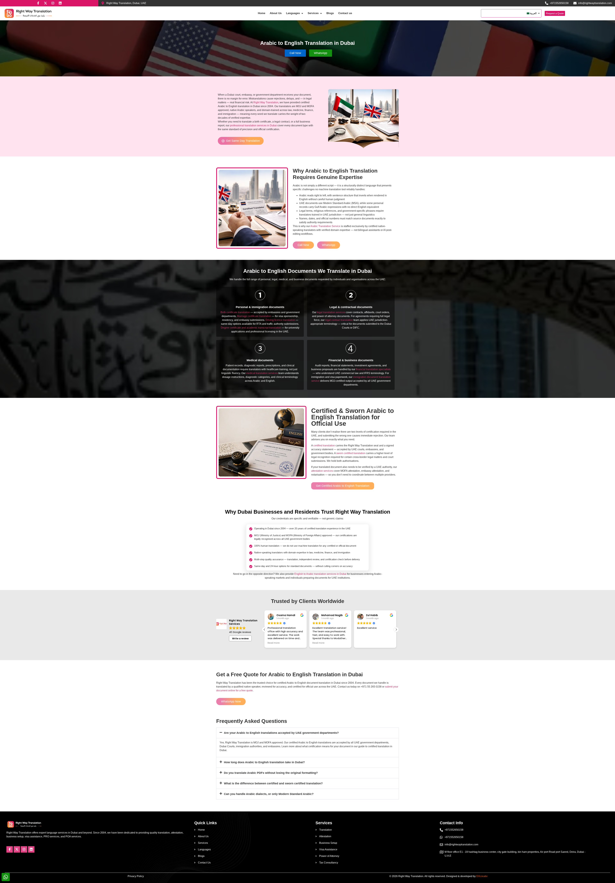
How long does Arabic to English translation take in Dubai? (264, 762)
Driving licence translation (280, 320)
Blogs (330, 13)
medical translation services (262, 373)
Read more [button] (274, 643)
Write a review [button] (240, 638)
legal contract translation (339, 320)
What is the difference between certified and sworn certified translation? (273, 783)
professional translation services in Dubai (253, 125)
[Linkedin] (60, 3)
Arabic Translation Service (325, 226)
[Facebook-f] (38, 3)
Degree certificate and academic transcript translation (251, 327)
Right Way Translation (265, 102)
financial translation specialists (373, 369)
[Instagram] (53, 3)
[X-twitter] (45, 3)
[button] (396, 629)
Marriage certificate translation (254, 316)
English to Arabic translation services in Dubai (320, 574)
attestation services (322, 470)
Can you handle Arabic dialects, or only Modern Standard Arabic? (269, 794)
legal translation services (331, 312)
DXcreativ (482, 876)
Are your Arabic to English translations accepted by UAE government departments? (281, 732)
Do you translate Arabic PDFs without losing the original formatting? (271, 772)
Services (313, 13)
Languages (293, 13)
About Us (276, 13)
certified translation (324, 445)
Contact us (345, 13)
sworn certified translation (350, 453)
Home (261, 13)
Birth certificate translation (235, 312)
